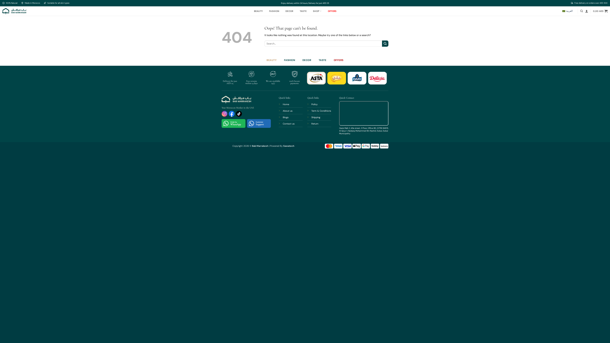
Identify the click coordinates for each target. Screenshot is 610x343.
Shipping (315, 117)
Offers (332, 11)
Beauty (258, 11)
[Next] (382, 80)
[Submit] (385, 43)
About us (287, 110)
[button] (581, 11)
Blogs (285, 117)
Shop (316, 11)
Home (286, 104)
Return (314, 123)
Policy (314, 104)
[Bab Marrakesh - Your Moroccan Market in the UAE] (14, 11)
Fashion (274, 11)
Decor (289, 11)
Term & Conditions (321, 110)
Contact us (289, 123)
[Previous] (312, 80)
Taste (303, 11)
